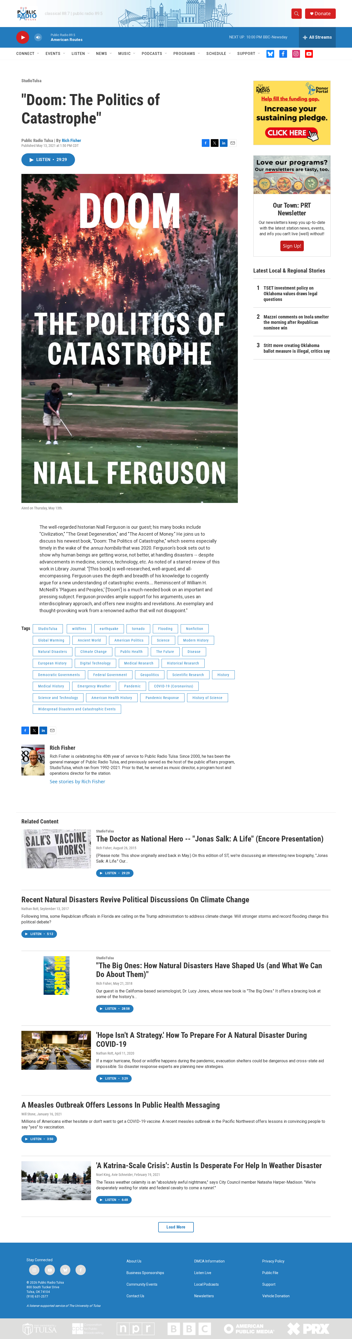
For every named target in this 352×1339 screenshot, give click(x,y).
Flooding (165, 629)
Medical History (51, 686)
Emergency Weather (94, 686)
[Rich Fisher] (33, 760)
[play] (23, 37)
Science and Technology (58, 698)
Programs (184, 54)
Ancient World (89, 640)
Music (124, 54)
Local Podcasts (206, 1284)
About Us (134, 1261)
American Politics (129, 640)
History (223, 675)
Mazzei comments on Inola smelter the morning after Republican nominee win (296, 322)
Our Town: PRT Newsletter (292, 209)
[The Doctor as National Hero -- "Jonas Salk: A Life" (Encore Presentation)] (56, 848)
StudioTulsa (31, 80)
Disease (194, 652)
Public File (270, 1273)
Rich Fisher (71, 140)
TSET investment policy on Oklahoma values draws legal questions (290, 293)
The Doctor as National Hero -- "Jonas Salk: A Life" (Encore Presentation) (210, 838)
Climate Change (93, 652)
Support (246, 54)
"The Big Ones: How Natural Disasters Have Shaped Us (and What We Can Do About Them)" (209, 970)
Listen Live (202, 1273)
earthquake (109, 629)
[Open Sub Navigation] (38, 54)
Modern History (196, 640)
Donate (323, 13)
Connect (25, 54)
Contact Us (135, 1296)
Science (163, 640)
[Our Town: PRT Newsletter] (292, 175)
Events (53, 54)
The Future (165, 652)
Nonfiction (194, 629)
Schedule (216, 54)
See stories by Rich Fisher (77, 781)
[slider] (46, 37)
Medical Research (139, 663)
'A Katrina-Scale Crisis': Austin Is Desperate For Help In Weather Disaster (209, 1165)
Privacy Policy (273, 1261)
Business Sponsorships (145, 1273)
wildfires (79, 629)
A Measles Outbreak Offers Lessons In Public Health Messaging (120, 1104)
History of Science (207, 698)
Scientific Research (188, 675)
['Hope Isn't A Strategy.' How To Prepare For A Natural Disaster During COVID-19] (56, 1050)
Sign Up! (292, 246)
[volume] (38, 37)
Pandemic (132, 686)
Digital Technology (95, 663)
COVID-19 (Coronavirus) (173, 686)
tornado (138, 629)
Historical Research (183, 663)
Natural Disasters (52, 652)
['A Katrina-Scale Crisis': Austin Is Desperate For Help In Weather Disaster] (56, 1180)
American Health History (111, 698)
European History (52, 663)
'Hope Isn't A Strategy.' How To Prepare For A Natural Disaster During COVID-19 (201, 1040)
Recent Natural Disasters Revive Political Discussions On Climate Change (135, 899)
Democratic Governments (59, 675)
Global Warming (51, 640)
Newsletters (204, 1296)
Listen (78, 54)
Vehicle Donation (276, 1296)
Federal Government (110, 675)
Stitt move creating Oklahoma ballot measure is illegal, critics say (297, 348)
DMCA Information (209, 1261)
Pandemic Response (162, 698)
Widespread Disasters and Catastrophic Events (77, 709)
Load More (176, 1227)
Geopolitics (149, 675)
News (101, 54)
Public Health (131, 652)
